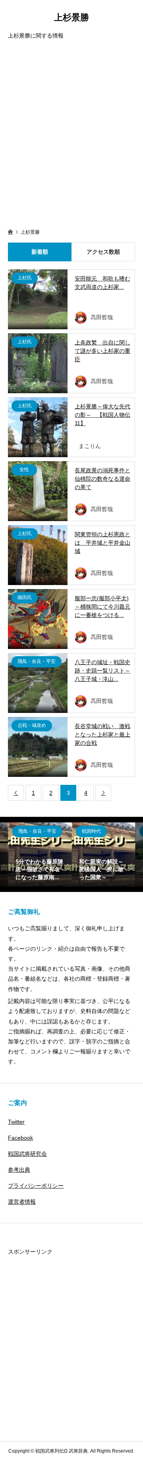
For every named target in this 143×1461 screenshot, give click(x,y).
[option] (40, 854)
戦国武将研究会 (27, 1153)
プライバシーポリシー (36, 1185)
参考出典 (19, 1169)
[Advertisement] (71, 135)
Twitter (16, 1122)
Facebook (20, 1138)
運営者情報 (22, 1201)
